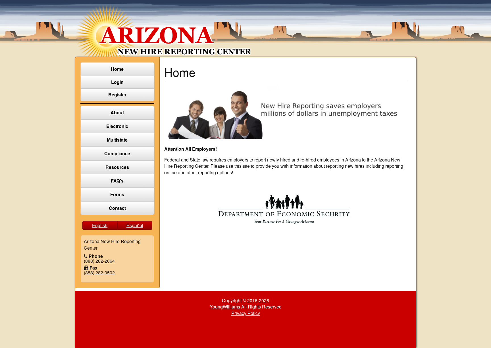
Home (117, 69)
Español (134, 225)
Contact (117, 208)
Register (117, 94)
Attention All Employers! (190, 149)
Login (117, 82)
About (117, 112)
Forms (117, 194)
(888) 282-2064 (99, 261)
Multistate (117, 139)
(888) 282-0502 (99, 272)
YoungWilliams (225, 306)
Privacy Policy (245, 313)
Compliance (117, 153)
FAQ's (117, 180)
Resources (117, 167)
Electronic (117, 126)
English (99, 225)
